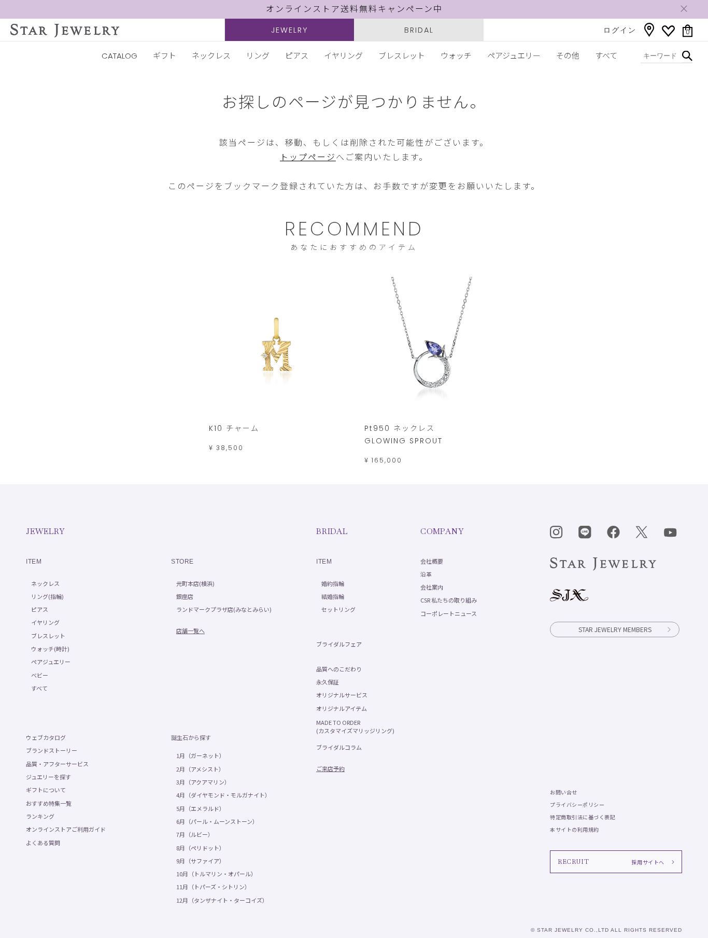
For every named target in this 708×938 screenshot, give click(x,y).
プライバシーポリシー (577, 804)
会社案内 (431, 587)
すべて (606, 55)
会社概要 (431, 561)
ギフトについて (46, 790)
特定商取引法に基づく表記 (582, 817)
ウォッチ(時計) (50, 649)
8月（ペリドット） (200, 848)
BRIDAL (419, 30)
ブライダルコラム (339, 747)
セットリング (338, 609)
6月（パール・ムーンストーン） (217, 821)
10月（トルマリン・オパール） (216, 874)
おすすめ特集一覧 (49, 803)
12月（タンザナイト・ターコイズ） (222, 900)
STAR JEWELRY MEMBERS (615, 629)
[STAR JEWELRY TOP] (64, 30)
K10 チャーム (234, 428)
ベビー (39, 675)
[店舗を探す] (649, 30)
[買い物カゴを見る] (687, 30)
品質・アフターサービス (57, 764)
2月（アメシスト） (200, 769)
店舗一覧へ (190, 630)
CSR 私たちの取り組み (448, 600)
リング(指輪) (47, 596)
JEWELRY (289, 30)
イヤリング (343, 55)
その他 (567, 55)
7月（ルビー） (195, 834)
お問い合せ (563, 792)
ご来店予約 (330, 768)
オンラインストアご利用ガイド (66, 829)
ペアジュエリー (514, 55)
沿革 (426, 574)
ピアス (296, 55)
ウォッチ (456, 55)
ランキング (40, 816)
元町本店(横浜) (195, 583)
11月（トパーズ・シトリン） (213, 887)
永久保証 (327, 682)
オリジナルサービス (341, 695)
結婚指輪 (332, 596)
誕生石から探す (191, 737)
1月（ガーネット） (200, 755)
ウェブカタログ (46, 737)
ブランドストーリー (51, 750)
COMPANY (441, 531)
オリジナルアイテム (341, 708)
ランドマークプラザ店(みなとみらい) (224, 609)
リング (258, 55)
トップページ (308, 157)
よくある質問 (43, 842)
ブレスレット (401, 55)
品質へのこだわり (339, 669)
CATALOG (119, 55)
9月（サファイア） (200, 861)
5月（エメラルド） (200, 808)
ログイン (619, 30)
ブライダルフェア (339, 644)
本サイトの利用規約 (574, 829)
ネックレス (211, 55)
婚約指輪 (332, 583)
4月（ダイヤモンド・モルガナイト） (223, 795)
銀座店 (184, 596)
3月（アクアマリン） (203, 782)
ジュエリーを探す (48, 777)
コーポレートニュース (448, 613)
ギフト (164, 55)
